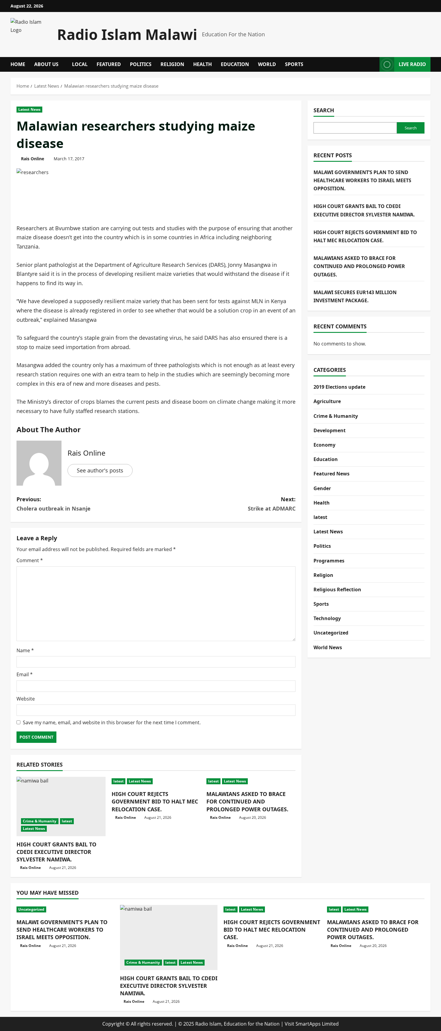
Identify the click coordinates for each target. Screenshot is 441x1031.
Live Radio (412, 64)
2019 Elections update (339, 387)
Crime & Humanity (40, 821)
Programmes (329, 560)
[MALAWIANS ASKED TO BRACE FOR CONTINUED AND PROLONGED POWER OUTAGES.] (251, 781)
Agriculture (327, 401)
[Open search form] (373, 64)
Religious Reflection (337, 589)
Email (24, 674)
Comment (29, 560)
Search (324, 110)
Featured (109, 64)
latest (67, 821)
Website (25, 698)
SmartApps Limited (317, 1023)
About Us (46, 64)
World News (328, 647)
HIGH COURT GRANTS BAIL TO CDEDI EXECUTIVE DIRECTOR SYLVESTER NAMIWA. (56, 852)
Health (202, 64)
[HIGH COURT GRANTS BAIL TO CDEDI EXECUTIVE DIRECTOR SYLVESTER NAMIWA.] (61, 806)
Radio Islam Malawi (127, 34)
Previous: (53, 504)
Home (17, 64)
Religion (172, 64)
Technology (327, 618)
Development (330, 430)
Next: (272, 504)
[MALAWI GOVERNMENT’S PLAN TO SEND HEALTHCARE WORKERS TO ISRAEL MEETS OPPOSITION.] (65, 909)
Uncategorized (331, 632)
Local (80, 64)
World (267, 64)
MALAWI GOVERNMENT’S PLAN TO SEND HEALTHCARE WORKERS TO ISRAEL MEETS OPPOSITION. (362, 180)
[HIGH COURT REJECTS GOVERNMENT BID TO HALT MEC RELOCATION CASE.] (156, 781)
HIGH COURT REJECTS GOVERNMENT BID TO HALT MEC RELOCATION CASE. (155, 801)
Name (25, 650)
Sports (294, 64)
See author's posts (100, 470)
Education (235, 64)
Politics (141, 64)
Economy (324, 445)
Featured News (332, 473)
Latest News (29, 109)
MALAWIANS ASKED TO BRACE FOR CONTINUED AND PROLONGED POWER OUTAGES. (247, 801)
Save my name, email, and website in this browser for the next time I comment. (112, 722)
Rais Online (32, 158)
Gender (322, 488)
